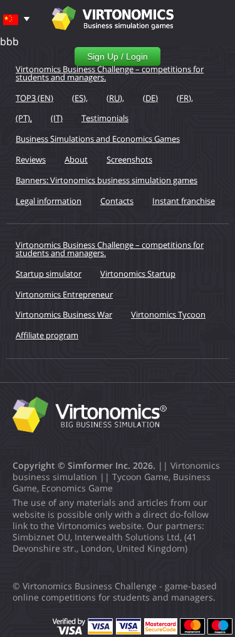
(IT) (57, 118)
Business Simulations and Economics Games (98, 138)
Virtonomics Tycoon (168, 314)
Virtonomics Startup (137, 273)
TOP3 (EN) (34, 98)
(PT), (24, 118)
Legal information (48, 200)
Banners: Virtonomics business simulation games (106, 180)
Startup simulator (48, 273)
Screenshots (129, 159)
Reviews (31, 159)
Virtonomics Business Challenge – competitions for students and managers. (110, 73)
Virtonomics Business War (64, 314)
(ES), (80, 98)
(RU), (115, 98)
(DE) (150, 98)
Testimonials (104, 118)
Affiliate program (47, 335)
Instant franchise (183, 200)
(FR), (185, 98)
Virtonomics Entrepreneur (64, 294)
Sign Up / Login (117, 56)
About (76, 159)
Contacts (116, 200)
